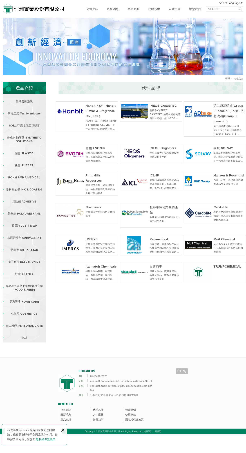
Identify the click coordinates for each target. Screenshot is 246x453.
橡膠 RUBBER (24, 165)
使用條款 (130, 414)
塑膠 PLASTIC (24, 153)
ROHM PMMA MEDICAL (24, 177)
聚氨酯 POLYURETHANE (24, 213)
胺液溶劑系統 (24, 101)
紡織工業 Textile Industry (24, 113)
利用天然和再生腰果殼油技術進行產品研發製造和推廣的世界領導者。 (228, 216)
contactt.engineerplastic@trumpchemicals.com (118, 385)
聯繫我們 (195, 9)
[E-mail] (179, 371)
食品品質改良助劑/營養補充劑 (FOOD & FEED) (24, 287)
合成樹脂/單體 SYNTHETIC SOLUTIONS (24, 139)
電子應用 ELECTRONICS (24, 261)
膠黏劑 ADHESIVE (24, 201)
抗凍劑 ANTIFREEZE (24, 249)
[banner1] (123, 45)
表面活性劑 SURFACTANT (24, 237)
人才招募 (174, 9)
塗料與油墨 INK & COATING (24, 189)
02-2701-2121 (99, 376)
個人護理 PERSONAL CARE (24, 325)
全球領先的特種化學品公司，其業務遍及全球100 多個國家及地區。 (100, 156)
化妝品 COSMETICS (24, 313)
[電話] (185, 371)
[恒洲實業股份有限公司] (33, 9)
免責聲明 (130, 409)
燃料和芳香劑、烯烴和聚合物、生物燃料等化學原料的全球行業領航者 (100, 189)
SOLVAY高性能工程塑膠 (24, 125)
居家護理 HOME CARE (24, 301)
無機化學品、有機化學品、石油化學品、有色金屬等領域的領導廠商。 (164, 275)
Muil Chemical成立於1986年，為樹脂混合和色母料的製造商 (228, 248)
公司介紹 (92, 9)
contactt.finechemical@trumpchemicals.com (117, 381)
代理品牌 (154, 9)
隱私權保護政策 (45, 439)
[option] (123, 45)
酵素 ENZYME (24, 273)
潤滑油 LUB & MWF (24, 225)
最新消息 (113, 9)
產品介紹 (133, 9)
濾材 (24, 337)
